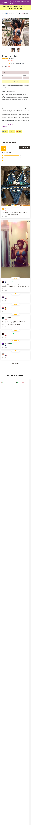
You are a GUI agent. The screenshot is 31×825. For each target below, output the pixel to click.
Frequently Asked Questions (8, 124)
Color (3, 70)
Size (2, 75)
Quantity (24, 75)
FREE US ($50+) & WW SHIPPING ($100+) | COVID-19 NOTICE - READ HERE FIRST (15, 7)
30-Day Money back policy (15, 121)
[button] (8, 59)
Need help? (5, 126)
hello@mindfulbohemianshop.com (8, 120)
